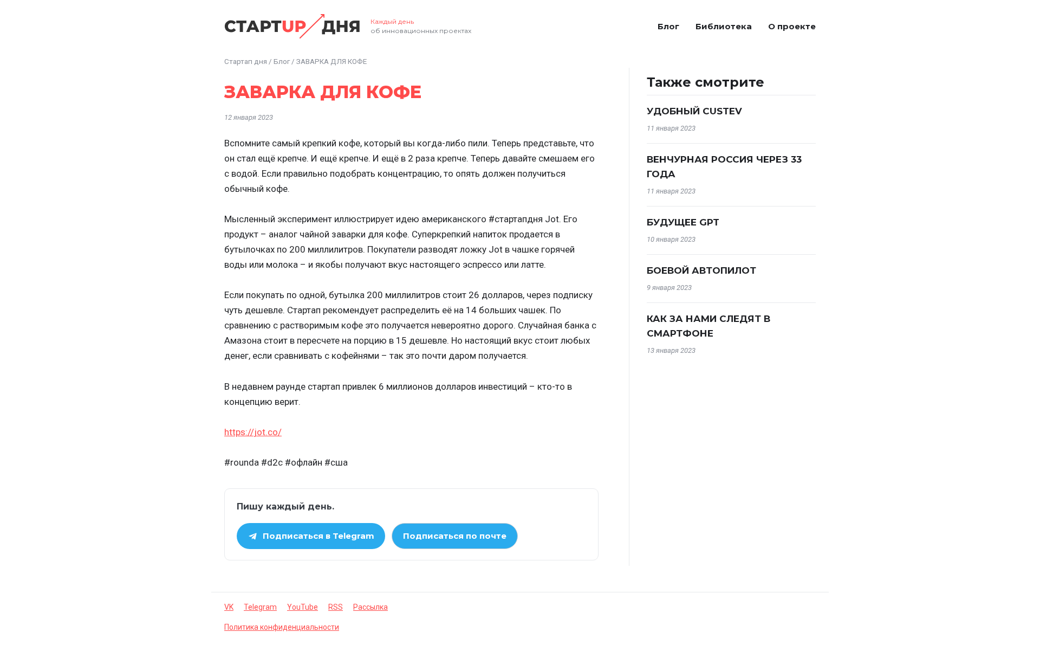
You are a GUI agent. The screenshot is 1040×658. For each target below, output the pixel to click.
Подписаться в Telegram (318, 536)
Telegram (260, 607)
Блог (668, 26)
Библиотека (724, 26)
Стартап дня (245, 61)
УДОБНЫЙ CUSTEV (694, 111)
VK (228, 607)
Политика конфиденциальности (281, 627)
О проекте (792, 26)
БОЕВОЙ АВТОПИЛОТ (701, 270)
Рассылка (370, 607)
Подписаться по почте (454, 536)
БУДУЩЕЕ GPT (683, 222)
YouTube (302, 607)
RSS (335, 607)
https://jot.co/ (253, 432)
